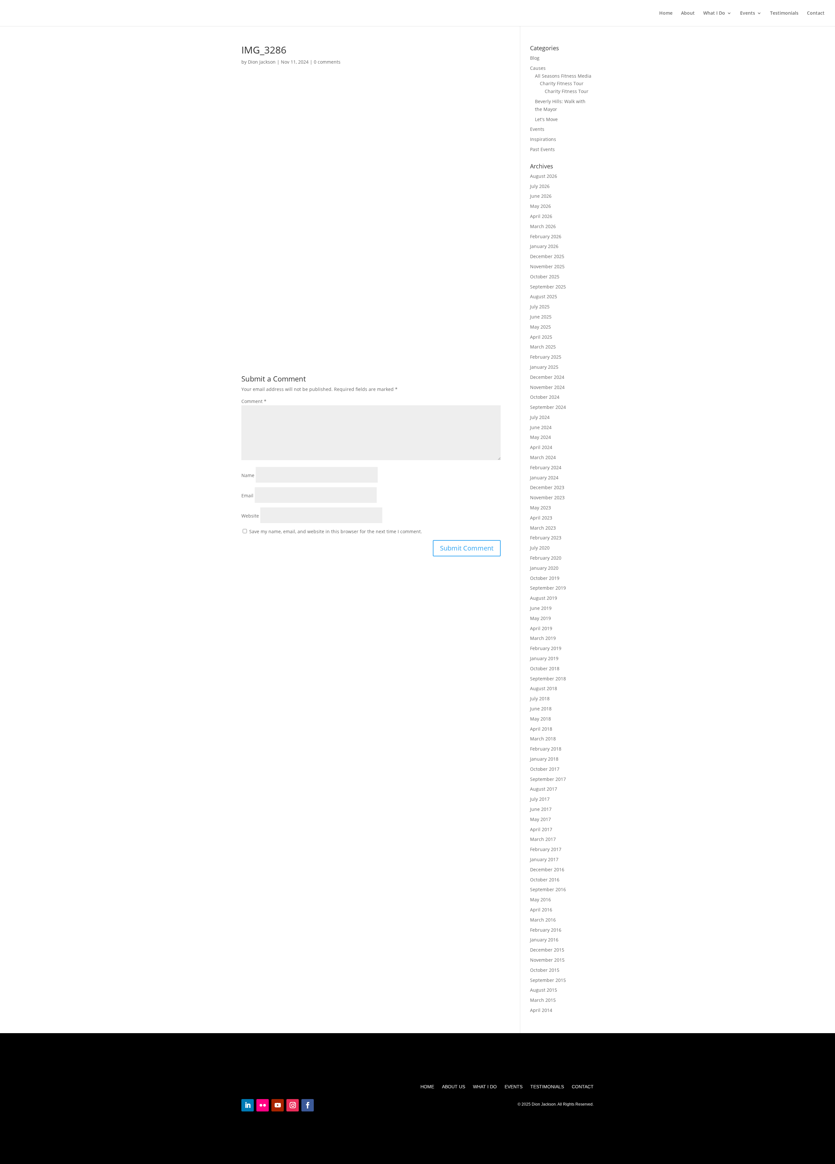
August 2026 (543, 176)
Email (247, 495)
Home (666, 13)
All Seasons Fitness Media (563, 76)
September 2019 (548, 588)
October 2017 (544, 769)
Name (247, 475)
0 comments (327, 62)
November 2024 (547, 387)
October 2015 (544, 970)
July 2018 (540, 698)
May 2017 (540, 819)
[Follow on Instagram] (292, 1105)
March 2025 (543, 347)
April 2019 (541, 628)
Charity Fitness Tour (562, 83)
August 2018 (543, 688)
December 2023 (547, 487)
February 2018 (545, 749)
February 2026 (545, 236)
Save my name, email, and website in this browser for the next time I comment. (335, 531)
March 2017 (543, 839)
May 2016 (540, 899)
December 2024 (547, 377)
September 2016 (548, 889)
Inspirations (543, 139)
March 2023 (543, 528)
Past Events (542, 149)
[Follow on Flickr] (262, 1105)
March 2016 (543, 920)
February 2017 (545, 849)
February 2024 (545, 467)
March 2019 (543, 638)
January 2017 (544, 859)
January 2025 (544, 367)
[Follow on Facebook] (307, 1105)
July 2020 (540, 548)
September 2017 (548, 779)
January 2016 (544, 940)
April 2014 (541, 1010)
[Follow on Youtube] (277, 1105)
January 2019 (544, 658)
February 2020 (545, 558)
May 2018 (540, 719)
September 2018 (548, 678)
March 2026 (543, 226)
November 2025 (547, 266)
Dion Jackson (262, 62)
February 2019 (545, 648)
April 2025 (541, 337)
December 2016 (547, 869)
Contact (816, 13)
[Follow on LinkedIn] (247, 1105)
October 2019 (544, 578)
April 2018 (541, 729)
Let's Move (546, 119)
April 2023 (541, 518)
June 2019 (541, 608)
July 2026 (540, 186)
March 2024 (543, 457)
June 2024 (541, 427)
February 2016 (545, 930)
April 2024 (541, 447)
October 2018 (544, 668)
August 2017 (543, 789)
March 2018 (543, 739)
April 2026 (541, 216)
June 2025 (541, 317)
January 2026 (544, 246)
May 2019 (540, 618)
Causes (538, 68)
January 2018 (544, 759)
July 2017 (540, 799)
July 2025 (540, 306)
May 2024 (540, 437)
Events (747, 13)
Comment (253, 401)
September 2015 (548, 980)
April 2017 (541, 829)
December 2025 (547, 256)
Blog (534, 58)
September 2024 (548, 407)
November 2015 (547, 960)
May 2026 (540, 206)
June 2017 (541, 809)
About (688, 13)
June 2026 (541, 196)
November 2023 (547, 497)
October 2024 (544, 397)
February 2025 (545, 357)
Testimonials (784, 13)
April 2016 (541, 910)
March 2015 (543, 1000)
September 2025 (548, 287)
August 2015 (543, 990)
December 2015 (547, 950)
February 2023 (545, 538)
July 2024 (540, 417)
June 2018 (541, 709)
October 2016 (544, 880)
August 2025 (543, 296)
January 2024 (544, 477)
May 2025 (540, 327)
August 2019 (543, 598)
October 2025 (544, 276)
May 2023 (540, 507)
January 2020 (544, 568)
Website (250, 516)
